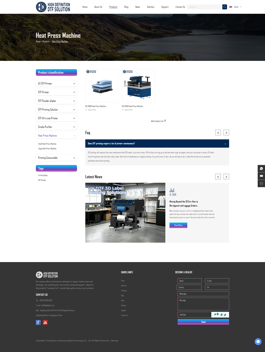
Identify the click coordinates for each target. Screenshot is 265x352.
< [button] (218, 132)
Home (84, 6)
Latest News (93, 176)
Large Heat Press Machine (47, 148)
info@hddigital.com (47, 305)
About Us (98, 6)
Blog (126, 6)
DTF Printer (42, 180)
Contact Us (180, 6)
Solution (150, 6)
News (137, 6)
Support (165, 6)
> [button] (226, 132)
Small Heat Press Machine (47, 143)
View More (178, 225)
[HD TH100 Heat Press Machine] (102, 85)
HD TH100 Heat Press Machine (95, 106)
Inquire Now (92, 109)
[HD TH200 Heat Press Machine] (138, 85)
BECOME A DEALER (183, 272)
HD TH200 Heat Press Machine (132, 106)
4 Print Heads (43, 175)
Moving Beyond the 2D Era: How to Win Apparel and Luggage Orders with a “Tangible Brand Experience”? (184, 204)
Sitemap (114, 340)
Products (113, 6)
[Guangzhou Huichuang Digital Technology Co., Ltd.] (53, 7)
